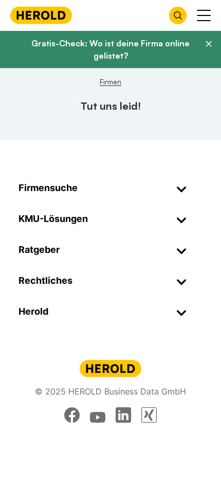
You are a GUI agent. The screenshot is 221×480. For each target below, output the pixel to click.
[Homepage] (41, 15)
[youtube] (97, 415)
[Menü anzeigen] (204, 15)
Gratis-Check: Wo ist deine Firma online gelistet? (110, 49)
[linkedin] (123, 415)
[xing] (149, 415)
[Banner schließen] (208, 44)
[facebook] (72, 415)
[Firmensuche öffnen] (178, 15)
